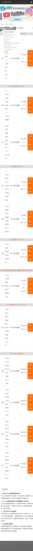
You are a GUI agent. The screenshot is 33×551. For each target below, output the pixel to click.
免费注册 (24, 2)
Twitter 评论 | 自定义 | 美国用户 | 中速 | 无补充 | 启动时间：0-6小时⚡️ (7, 327)
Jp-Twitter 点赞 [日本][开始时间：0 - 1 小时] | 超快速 (7, 105)
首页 (2, 24)
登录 (19, 2)
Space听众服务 (8, 49)
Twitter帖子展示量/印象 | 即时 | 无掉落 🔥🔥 (7, 285)
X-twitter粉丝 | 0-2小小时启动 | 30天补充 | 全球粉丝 (7, 185)
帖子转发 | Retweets (8, 34)
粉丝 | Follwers (7, 39)
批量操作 (30, 62)
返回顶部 (6, 51)
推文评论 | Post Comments (10, 47)
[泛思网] (6, 2)
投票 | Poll (6, 41)
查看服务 (30, 54)
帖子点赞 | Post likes (9, 36)
